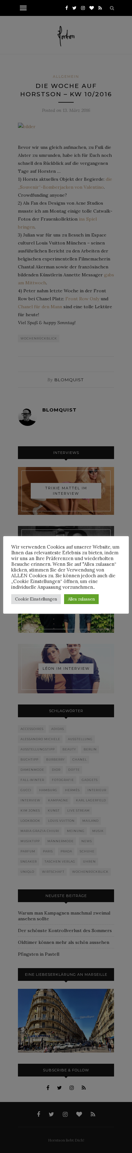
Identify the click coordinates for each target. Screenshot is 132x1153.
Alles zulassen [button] (81, 599)
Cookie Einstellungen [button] (36, 599)
